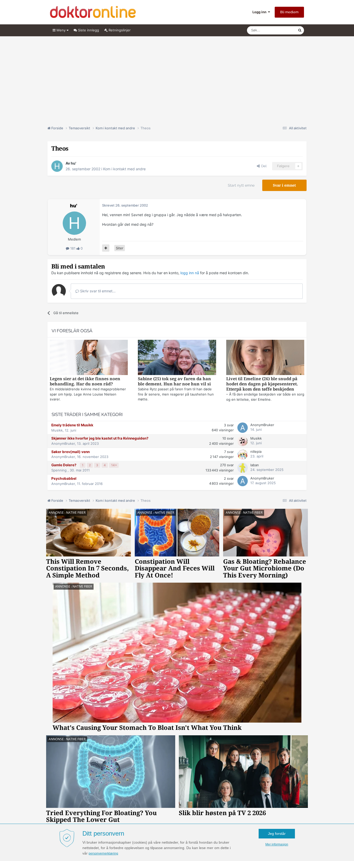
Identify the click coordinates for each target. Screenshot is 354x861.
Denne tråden (281, 30)
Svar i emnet (284, 185)
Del (263, 166)
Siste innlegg (88, 30)
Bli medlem (289, 12)
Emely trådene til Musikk (72, 425)
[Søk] (300, 30)
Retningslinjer (119, 30)
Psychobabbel (63, 478)
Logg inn (260, 12)
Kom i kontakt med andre (124, 169)
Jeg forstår (277, 833)
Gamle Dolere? (64, 465)
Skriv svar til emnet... (97, 291)
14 (113, 465)
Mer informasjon (276, 844)
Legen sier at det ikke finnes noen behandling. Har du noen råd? (85, 381)
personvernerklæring (103, 853)
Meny (61, 30)
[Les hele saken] (89, 358)
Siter (119, 248)
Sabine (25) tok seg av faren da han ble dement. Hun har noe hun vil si (174, 381)
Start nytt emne (241, 185)
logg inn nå (189, 273)
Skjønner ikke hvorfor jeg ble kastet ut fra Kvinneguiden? (99, 438)
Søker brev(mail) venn (70, 452)
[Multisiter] (105, 248)
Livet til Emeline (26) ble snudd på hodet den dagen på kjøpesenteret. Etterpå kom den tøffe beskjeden (262, 384)
